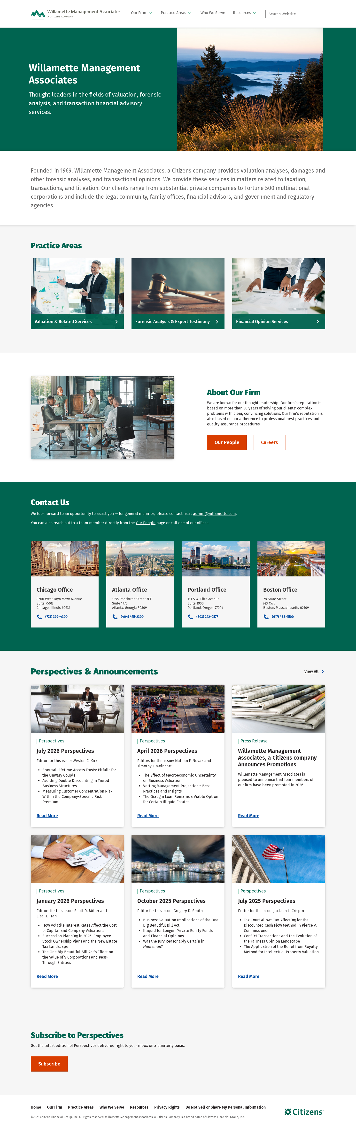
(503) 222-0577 (207, 617)
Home (36, 1107)
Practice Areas (81, 1107)
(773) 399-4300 (56, 617)
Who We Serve (112, 1107)
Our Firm (54, 1107)
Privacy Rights (167, 1107)
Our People (145, 523)
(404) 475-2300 (132, 617)
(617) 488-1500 (283, 617)
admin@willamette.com (214, 513)
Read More (47, 815)
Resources (139, 1107)
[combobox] (293, 14)
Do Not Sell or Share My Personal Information (226, 1107)
